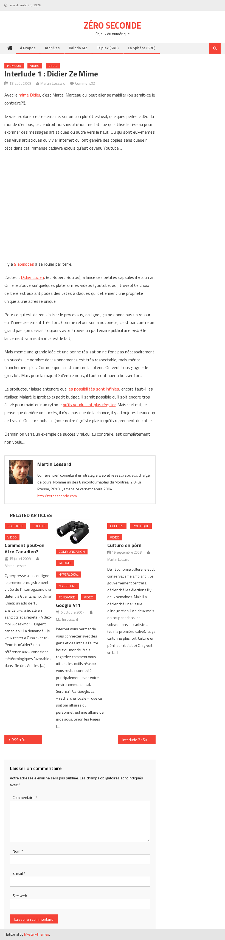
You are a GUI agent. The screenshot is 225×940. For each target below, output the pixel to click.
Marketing (68, 586)
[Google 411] (80, 532)
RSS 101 (19, 740)
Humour (14, 65)
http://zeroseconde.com (57, 496)
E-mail (19, 873)
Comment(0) (85, 83)
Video (35, 65)
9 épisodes (24, 264)
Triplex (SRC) (108, 48)
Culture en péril (124, 545)
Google (65, 562)
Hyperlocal (68, 574)
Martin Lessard (52, 83)
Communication (72, 551)
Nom (18, 851)
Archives (52, 48)
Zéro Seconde (112, 25)
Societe (39, 526)
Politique (15, 526)
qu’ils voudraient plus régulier (89, 404)
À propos (27, 48)
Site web (20, 895)
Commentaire (25, 797)
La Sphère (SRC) (141, 48)
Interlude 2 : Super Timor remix (139, 740)
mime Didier (29, 95)
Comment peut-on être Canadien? (24, 548)
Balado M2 (78, 48)
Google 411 (68, 605)
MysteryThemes (36, 934)
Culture (117, 526)
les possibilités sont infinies (93, 389)
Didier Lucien (32, 277)
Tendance (67, 597)
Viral (53, 65)
